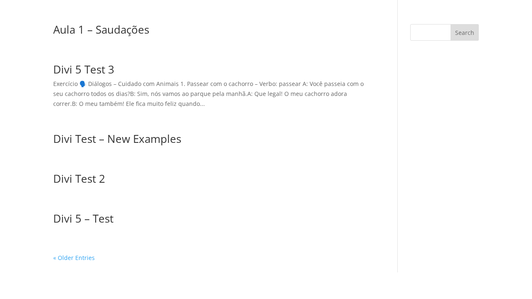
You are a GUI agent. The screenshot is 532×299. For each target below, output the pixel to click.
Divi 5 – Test (83, 218)
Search (464, 33)
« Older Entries (74, 258)
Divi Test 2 (79, 178)
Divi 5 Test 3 (83, 69)
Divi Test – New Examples (117, 138)
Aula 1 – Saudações (101, 29)
